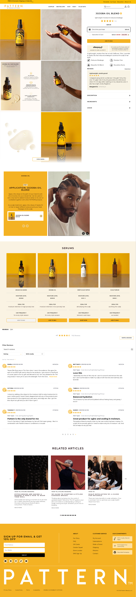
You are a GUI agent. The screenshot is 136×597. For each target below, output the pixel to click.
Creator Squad (78, 547)
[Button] (41, 216)
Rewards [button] (106, 2)
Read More (127, 68)
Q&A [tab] (11, 329)
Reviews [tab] (5, 329)
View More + (41, 159)
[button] (32, 1)
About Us (128, 2)
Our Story (76, 538)
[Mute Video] (87, 233)
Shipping (96, 547)
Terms (28, 590)
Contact (95, 553)
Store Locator (77, 550)
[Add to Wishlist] (121, 13)
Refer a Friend (97, 544)
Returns (95, 550)
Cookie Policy (19, 590)
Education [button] (120, 2)
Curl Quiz (113, 2)
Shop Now (83, 320)
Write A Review (127, 337)
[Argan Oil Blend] (21, 270)
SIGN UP (24, 555)
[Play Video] (83, 233)
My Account (97, 538)
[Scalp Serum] (115, 270)
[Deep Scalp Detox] (83, 270)
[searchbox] (66, 349)
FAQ (74, 541)
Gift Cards (76, 544)
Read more (53, 376)
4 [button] (70, 434)
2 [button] (65, 434)
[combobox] (12, 354)
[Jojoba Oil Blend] (52, 270)
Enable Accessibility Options (53, 590)
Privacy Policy (8, 590)
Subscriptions (97, 541)
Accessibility (36, 590)
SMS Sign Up (77, 553)
